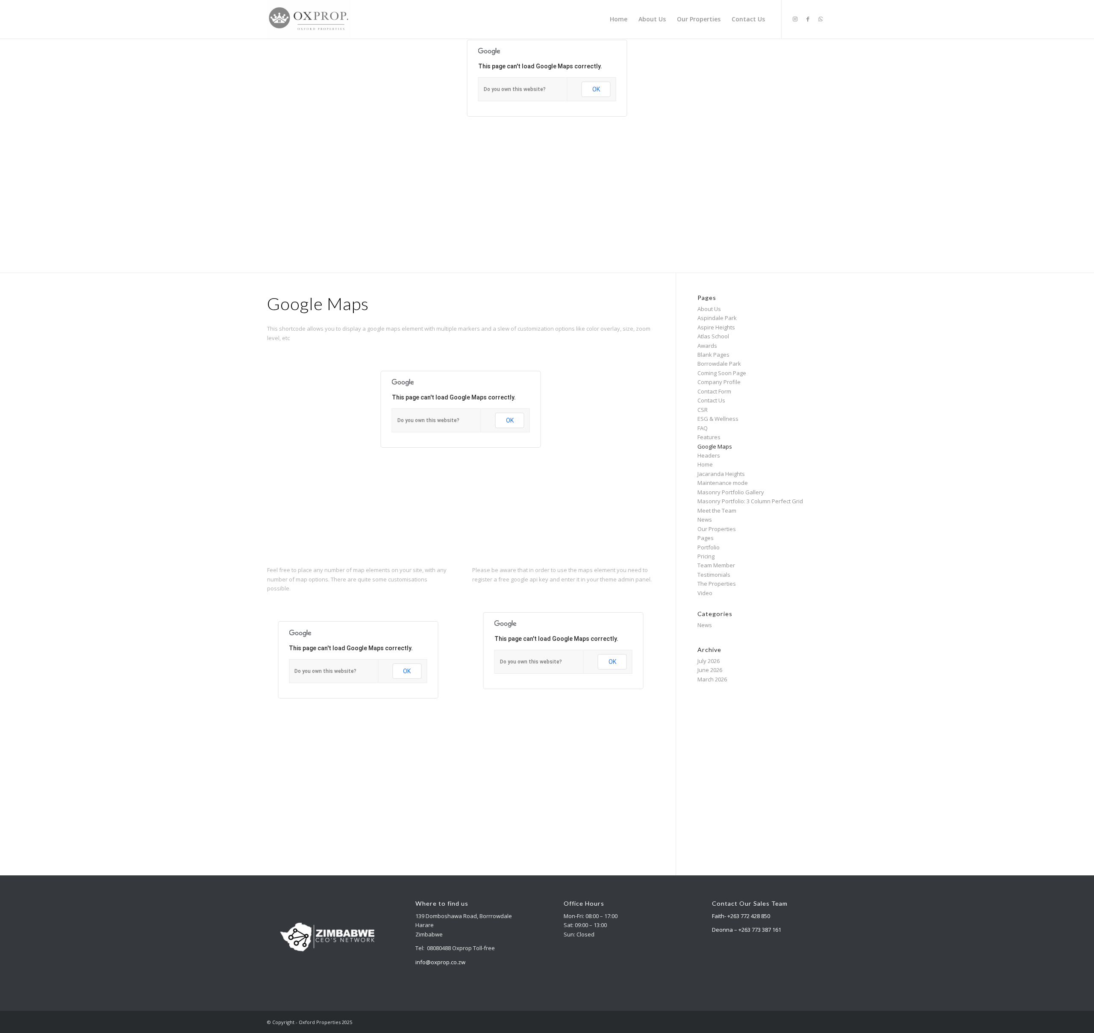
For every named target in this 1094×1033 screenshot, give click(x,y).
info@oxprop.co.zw (440, 962)
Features (709, 437)
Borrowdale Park (719, 363)
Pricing (706, 556)
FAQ (702, 428)
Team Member (716, 565)
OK (596, 89)
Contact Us (711, 400)
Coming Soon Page (721, 373)
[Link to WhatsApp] (820, 18)
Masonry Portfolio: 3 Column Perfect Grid (750, 501)
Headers (708, 455)
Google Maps (714, 446)
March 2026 (712, 679)
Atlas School (713, 336)
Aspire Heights (716, 327)
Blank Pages (713, 354)
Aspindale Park (717, 318)
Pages (705, 538)
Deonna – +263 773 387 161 (746, 929)
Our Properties (716, 529)
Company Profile (719, 382)
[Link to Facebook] (807, 18)
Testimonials (713, 574)
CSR (702, 410)
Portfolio (708, 547)
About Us (709, 309)
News (704, 519)
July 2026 (708, 661)
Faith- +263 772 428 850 (741, 916)
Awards (707, 345)
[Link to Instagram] (794, 18)
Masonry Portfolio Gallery (730, 492)
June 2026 (709, 670)
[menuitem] (618, 19)
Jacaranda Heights (721, 474)
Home (705, 464)
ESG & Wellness (717, 419)
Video (704, 593)
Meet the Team (716, 510)
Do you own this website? (515, 89)
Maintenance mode (722, 483)
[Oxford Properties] (309, 19)
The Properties (716, 583)
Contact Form (714, 391)
